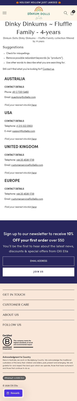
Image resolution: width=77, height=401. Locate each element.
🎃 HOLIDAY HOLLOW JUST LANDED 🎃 (38, 3)
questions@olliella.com (23, 97)
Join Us (38, 272)
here (34, 105)
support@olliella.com (23, 131)
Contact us (48, 69)
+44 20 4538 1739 (25, 160)
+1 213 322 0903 (24, 126)
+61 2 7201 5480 (20, 92)
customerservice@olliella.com (27, 165)
